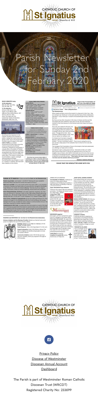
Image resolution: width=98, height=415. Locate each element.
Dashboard (49, 368)
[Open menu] (49, 38)
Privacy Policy (49, 353)
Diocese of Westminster (49, 358)
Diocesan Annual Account (49, 363)
